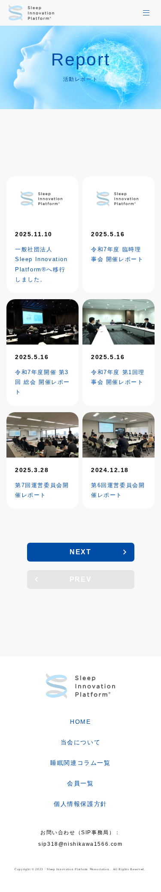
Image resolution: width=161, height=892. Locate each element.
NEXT (80, 552)
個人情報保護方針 (80, 803)
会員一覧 (80, 783)
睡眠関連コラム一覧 (80, 762)
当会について (81, 742)
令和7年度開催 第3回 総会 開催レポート (42, 382)
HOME (80, 721)
